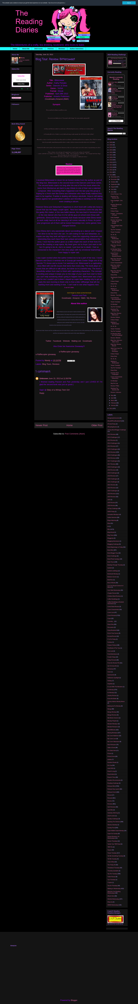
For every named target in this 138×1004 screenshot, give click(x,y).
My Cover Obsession (113, 741)
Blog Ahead (110, 532)
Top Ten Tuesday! (116, 229)
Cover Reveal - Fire (116, 194)
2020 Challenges (112, 479)
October (113, 182)
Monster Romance (112, 726)
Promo (109, 753)
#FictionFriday (111, 424)
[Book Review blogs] (20, 143)
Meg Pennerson (112, 93)
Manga (109, 709)
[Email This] (68, 361)
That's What (110, 862)
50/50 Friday (111, 511)
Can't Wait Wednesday (113, 590)
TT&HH (109, 882)
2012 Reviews (111, 434)
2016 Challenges (112, 455)
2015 (111, 169)
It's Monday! (114, 304)
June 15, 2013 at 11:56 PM (60, 378)
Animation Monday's (113, 514)
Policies (51, 49)
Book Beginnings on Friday (115, 547)
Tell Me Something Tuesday (115, 856)
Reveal (109, 795)
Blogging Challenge (113, 544)
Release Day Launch (113, 789)
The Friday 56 (111, 864)
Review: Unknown (116, 392)
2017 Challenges (112, 461)
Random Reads (111, 762)
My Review (91, 298)
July (112, 189)
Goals (109, 672)
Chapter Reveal (111, 593)
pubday (109, 759)
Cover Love (110, 612)
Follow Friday (114, 211)
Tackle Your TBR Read (114, 844)
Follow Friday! (115, 281)
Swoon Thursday (112, 841)
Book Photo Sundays (113, 559)
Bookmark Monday (112, 574)
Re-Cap (109, 765)
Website (66, 341)
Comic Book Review (113, 606)
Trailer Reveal (111, 876)
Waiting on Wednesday (114, 888)
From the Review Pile (113, 663)
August (113, 187)
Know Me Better (112, 698)
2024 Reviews (111, 496)
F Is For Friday (111, 639)
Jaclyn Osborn (111, 109)
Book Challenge (112, 556)
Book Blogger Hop (112, 553)
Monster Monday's (112, 723)
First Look (110, 651)
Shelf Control (111, 815)
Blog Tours (46, 364)
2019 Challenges (112, 473)
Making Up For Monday (114, 706)
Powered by (17, 88)
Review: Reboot (115, 317)
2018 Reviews (111, 470)
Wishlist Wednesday (113, 899)
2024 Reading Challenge (117, 58)
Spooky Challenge (112, 818)
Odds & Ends (111, 747)
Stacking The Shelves (113, 821)
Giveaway (110, 669)
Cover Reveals (111, 615)
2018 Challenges (112, 467)
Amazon (59, 99)
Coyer (109, 618)
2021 (111, 155)
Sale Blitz (110, 810)
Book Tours (110, 562)
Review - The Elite (116, 295)
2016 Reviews (111, 458)
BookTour (110, 579)
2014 (111, 172)
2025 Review (111, 502)
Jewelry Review (112, 695)
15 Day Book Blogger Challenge (116, 430)
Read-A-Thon (111, 777)
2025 (111, 145)
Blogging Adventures (113, 541)
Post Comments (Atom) (75, 434)
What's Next (110, 896)
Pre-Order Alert (111, 750)
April (112, 398)
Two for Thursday (112, 885)
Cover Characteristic (116, 262)
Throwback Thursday (113, 867)
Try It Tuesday (111, 879)
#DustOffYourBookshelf (114, 421)
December (114, 177)
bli (108, 526)
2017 (111, 164)
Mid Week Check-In (113, 718)
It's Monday (110, 689)
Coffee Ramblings (112, 599)
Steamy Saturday (112, 824)
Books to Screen (112, 576)
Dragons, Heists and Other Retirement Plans (116, 90)
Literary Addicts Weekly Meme (116, 701)
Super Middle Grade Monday (115, 830)
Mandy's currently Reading (116, 78)
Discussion (110, 627)
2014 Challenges (112, 443)
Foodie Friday (111, 657)
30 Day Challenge (112, 508)
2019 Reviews (111, 476)
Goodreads (50, 99)
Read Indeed (111, 774)
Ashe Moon (115, 99)
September (114, 184)
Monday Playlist (112, 721)
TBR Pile (110, 847)
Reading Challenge (113, 783)
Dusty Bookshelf (112, 630)
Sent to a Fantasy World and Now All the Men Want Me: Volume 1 (115, 105)
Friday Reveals (111, 660)
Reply (41, 393)
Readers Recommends (114, 780)
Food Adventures (112, 654)
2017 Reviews (111, 464)
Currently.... (110, 621)
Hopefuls (110, 683)
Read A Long (111, 771)
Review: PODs (115, 386)
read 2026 (110, 768)
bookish (109, 568)
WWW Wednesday (112, 905)
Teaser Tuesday (112, 853)
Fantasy (109, 642)
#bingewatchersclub (113, 418)
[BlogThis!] (69, 361)
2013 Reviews (111, 440)
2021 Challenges (112, 482)
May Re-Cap (114, 383)
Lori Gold (114, 84)
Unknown (43, 378)
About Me (25, 49)
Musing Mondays (112, 732)
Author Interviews (76, 49)
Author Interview (112, 517)
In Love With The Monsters (115, 686)
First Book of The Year (113, 648)
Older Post (96, 425)
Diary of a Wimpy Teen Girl (58, 390)
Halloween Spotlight (113, 677)
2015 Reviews (111, 452)
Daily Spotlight (115, 217)
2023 (111, 150)
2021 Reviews (111, 484)
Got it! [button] (129, 3)
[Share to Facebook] (72, 361)
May (112, 395)
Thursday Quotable (112, 870)
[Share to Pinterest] (74, 361)
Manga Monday (111, 712)
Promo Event (111, 756)
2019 (111, 159)
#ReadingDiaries (112, 427)
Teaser (109, 850)
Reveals (109, 798)
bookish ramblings (112, 571)
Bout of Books (111, 582)
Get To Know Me (112, 666)
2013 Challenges (112, 437)
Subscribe (21, 84)
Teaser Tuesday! (115, 232)
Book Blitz (110, 550)
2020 (111, 157)
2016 (111, 167)
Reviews (62, 49)
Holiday (109, 680)
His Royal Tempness (114, 113)
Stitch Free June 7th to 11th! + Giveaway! (116, 350)
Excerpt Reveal (111, 636)
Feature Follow (111, 645)
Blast (108, 523)
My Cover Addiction (113, 735)
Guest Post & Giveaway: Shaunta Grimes (116, 254)
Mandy (23, 57)
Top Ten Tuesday (112, 873)
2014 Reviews (111, 446)
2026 (111, 142)
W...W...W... (114, 234)
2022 (111, 152)
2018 (111, 162)
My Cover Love (111, 738)
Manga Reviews (112, 715)
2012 (111, 408)
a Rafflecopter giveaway (69, 352)
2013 (111, 174)
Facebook (57, 341)
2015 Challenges (112, 449)
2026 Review (111, 505)
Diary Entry (114, 208)
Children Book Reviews (114, 596)
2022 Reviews (111, 487)
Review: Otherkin (115, 337)
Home (15, 49)
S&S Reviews (111, 807)
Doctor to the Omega (114, 97)
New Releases (111, 744)
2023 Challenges (112, 490)
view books (124, 66)
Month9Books (111, 729)
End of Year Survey (112, 633)
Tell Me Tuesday (112, 859)
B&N (66, 99)
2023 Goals (38, 49)
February (113, 403)
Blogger (74, 1000)
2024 (111, 147)
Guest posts (110, 674)
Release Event (111, 792)
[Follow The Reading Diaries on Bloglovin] (16, 98)
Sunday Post (111, 827)
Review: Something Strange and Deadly (116, 221)
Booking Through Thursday (115, 565)
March (113, 400)
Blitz (108, 529)
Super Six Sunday (112, 833)
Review (109, 801)
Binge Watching (111, 520)
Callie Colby (115, 115)
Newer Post (42, 425)
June (112, 192)
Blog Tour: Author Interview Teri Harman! (115, 267)
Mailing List (76, 341)
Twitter (49, 341)
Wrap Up (110, 902)
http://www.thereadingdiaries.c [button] (56, 3)
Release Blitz (111, 786)
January (113, 405)
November (114, 179)
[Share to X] (71, 361)
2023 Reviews (111, 493)
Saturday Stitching (112, 813)
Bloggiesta (110, 538)
